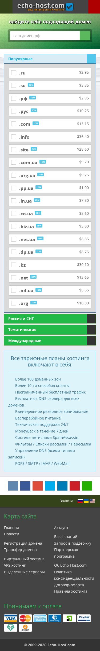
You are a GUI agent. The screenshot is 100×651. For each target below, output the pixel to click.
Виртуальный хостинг (24, 558)
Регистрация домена (23, 543)
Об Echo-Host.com (70, 565)
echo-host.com (45, 3)
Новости (11, 533)
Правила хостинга (70, 591)
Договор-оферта (69, 584)
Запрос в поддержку (72, 543)
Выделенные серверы (24, 571)
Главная (11, 527)
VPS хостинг (15, 565)
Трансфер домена (20, 549)
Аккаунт (61, 527)
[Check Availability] (84, 35)
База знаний (65, 536)
